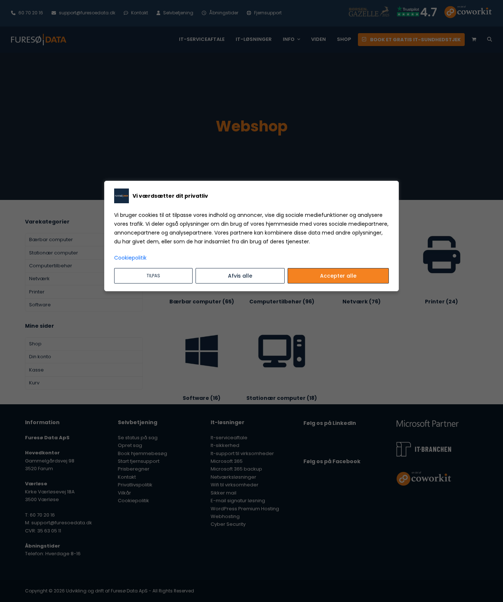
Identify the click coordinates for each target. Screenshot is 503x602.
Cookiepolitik (130, 257)
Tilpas (153, 275)
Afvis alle (240, 275)
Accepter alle (338, 275)
